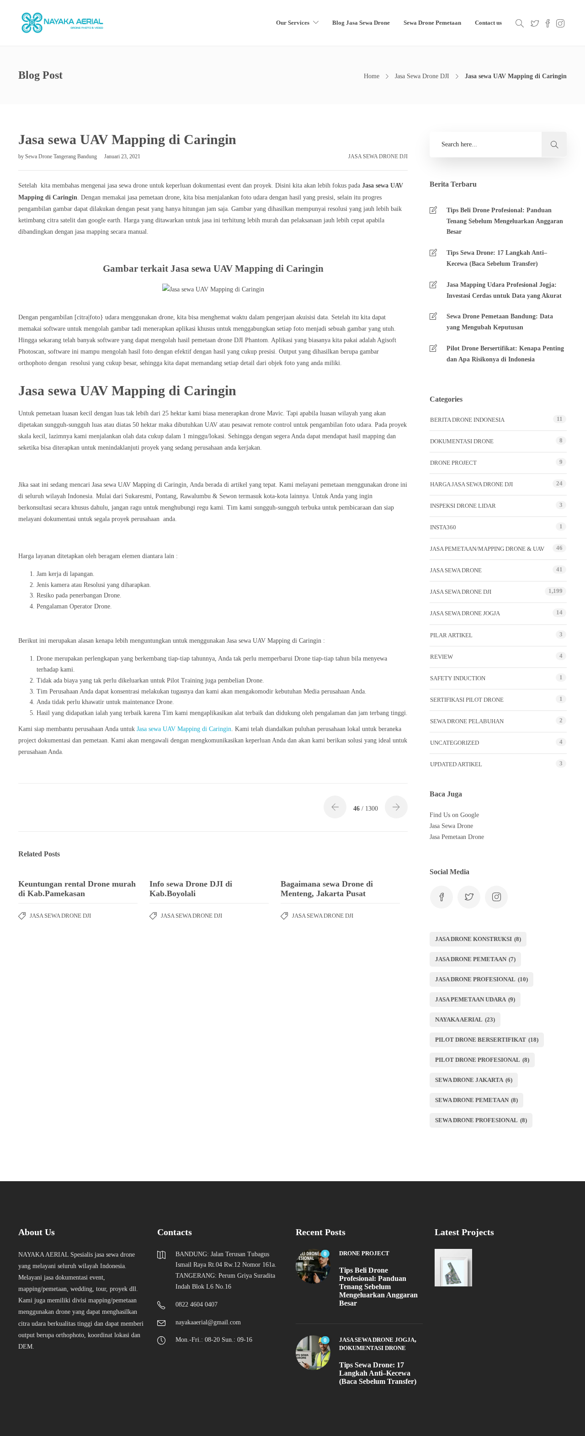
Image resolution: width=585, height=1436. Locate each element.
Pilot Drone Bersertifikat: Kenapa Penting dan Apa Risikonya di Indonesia (505, 354)
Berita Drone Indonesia (467, 419)
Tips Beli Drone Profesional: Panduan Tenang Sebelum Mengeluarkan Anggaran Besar (505, 221)
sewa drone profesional (481, 1120)
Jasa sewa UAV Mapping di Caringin (184, 729)
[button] (554, 144)
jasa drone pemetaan (475, 959)
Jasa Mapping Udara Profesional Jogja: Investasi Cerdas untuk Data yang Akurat (504, 290)
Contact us (488, 22)
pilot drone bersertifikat (486, 1039)
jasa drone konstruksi (478, 939)
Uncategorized (454, 742)
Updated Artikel (456, 764)
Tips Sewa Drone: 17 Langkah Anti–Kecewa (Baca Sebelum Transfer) (497, 258)
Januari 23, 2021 (122, 156)
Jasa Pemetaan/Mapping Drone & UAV (487, 548)
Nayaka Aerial (465, 1019)
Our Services (292, 22)
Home (371, 76)
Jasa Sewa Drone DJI (422, 76)
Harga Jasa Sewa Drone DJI (471, 484)
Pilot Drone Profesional (482, 1059)
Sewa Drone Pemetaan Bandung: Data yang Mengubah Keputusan (500, 322)
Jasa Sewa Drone (456, 570)
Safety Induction (457, 678)
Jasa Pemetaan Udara (475, 999)
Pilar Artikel (451, 635)
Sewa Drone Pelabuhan (467, 721)
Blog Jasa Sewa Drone (361, 22)
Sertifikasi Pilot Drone (467, 699)
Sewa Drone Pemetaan (432, 22)
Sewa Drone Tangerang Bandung (61, 156)
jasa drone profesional (481, 979)
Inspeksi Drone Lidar (463, 505)
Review (441, 656)
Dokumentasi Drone (462, 441)
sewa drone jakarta (473, 1079)
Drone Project (453, 462)
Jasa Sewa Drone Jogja (465, 613)
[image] (63, 23)
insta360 (443, 527)
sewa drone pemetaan (476, 1100)
